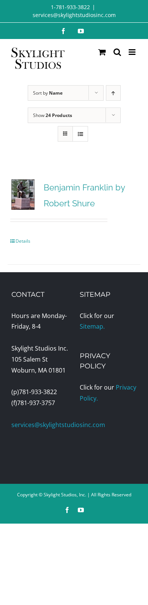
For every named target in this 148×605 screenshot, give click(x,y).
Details (23, 241)
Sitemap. (92, 326)
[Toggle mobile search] (117, 52)
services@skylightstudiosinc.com (74, 15)
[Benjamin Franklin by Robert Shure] (23, 194)
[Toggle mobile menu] (133, 52)
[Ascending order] (113, 93)
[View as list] (80, 133)
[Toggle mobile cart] (102, 52)
